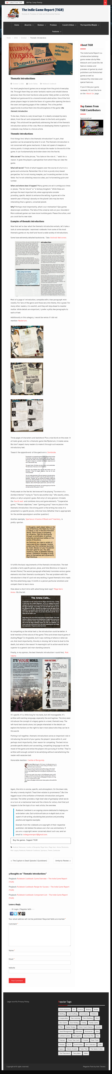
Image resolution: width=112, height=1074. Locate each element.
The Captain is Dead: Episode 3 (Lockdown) (30, 860)
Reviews (41, 25)
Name (12, 950)
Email (12, 959)
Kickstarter (89, 1031)
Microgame (77, 1036)
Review (61, 1045)
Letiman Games (64, 1036)
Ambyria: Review (62, 860)
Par (98, 1036)
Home (16, 25)
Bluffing (62, 1014)
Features (55, 31)
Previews (53, 25)
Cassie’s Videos (68, 25)
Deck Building (88, 1018)
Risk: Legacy (15, 850)
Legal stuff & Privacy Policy (18, 1001)
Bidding (88, 1009)
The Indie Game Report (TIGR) (43, 10)
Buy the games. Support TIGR (25, 840)
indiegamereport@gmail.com (35, 834)
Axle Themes (100, 1067)
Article (80, 1009)
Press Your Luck (73, 1040)
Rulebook (22, 850)
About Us (27, 25)
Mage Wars (44, 847)
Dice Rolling (74, 1023)
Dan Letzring (75, 1018)
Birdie (96, 1009)
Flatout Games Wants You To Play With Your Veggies (44, 2)
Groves (98, 1027)
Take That (83, 1049)
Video (86, 1053)
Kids (97, 1031)
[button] (12, 915)
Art (74, 1009)
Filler (61, 1027)
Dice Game (63, 1023)
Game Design (70, 1027)
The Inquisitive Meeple (88, 25)
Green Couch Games (85, 1027)
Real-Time (94, 1040)
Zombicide (51, 452)
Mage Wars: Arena (55, 847)
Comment (13, 924)
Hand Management (65, 1031)
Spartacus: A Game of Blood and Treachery (43, 519)
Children (94, 1014)
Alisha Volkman (64, 1009)
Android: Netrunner (58, 237)
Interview (78, 1031)
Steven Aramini (72, 1049)
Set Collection (90, 1045)
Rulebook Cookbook (49, 84)
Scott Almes (78, 1045)
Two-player (77, 1053)
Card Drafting (72, 1014)
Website (12, 968)
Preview (85, 1040)
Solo (100, 1045)
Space (61, 1049)
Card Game (84, 1014)
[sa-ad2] (91, 135)
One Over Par (89, 1036)
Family (83, 1023)
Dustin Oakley (33, 84)
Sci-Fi (69, 1045)
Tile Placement (64, 1053)
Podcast (62, 1040)
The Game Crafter (96, 1049)
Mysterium (22, 320)
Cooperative (63, 1018)
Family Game (93, 1023)
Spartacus (44, 850)
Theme (50, 850)
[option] (46, 2)
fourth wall (18, 501)
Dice (97, 1018)
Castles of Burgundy (36, 760)
